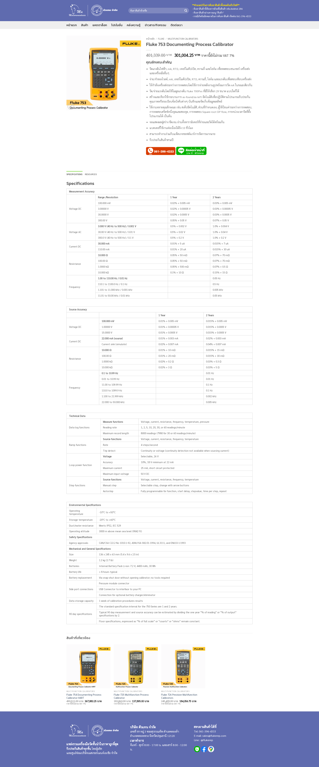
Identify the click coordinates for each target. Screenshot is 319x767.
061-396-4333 (207, 731)
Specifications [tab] (74, 174)
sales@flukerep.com (214, 735)
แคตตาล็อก (100, 25)
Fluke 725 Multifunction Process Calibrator (131, 696)
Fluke (161, 38)
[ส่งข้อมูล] (186, 10)
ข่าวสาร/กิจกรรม (155, 25)
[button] (71, 106)
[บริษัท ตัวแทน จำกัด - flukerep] (94, 10)
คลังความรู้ (134, 25)
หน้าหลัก (150, 38)
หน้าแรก (71, 25)
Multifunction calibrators (183, 38)
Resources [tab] (91, 174)
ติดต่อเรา (177, 25)
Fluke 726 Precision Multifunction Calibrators (179, 696)
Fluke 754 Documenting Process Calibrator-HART (83, 696)
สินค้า (84, 25)
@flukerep (207, 740)
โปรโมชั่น (116, 25)
